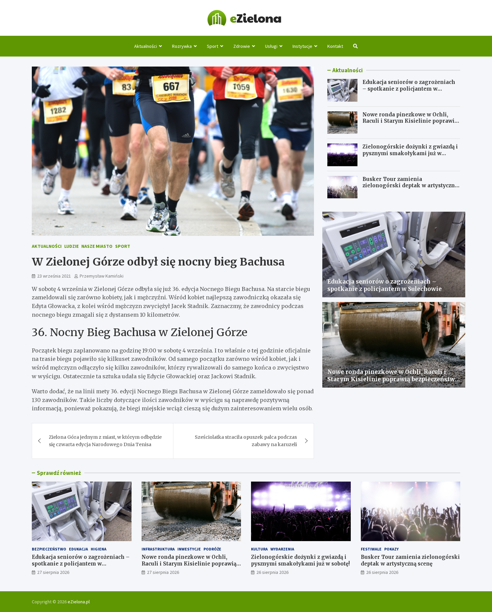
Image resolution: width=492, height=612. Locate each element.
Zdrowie (241, 46)
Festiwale (371, 548)
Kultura (259, 548)
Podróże (212, 548)
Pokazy (391, 548)
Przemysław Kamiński (102, 276)
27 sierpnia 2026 (53, 572)
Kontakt (335, 46)
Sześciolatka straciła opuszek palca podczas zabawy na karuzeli (246, 440)
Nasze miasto (96, 246)
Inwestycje (189, 548)
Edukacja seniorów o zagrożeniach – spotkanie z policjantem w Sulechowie (408, 88)
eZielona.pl (79, 602)
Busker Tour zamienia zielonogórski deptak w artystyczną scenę (410, 185)
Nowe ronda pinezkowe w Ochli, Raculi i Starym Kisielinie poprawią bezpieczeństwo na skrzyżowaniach (409, 121)
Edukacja (78, 548)
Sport (212, 46)
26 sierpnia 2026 (272, 572)
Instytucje (302, 46)
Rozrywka (182, 46)
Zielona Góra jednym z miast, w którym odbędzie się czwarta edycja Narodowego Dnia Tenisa (105, 440)
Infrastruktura (158, 548)
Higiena (98, 548)
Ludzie (71, 246)
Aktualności (145, 46)
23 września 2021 (54, 276)
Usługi (271, 46)
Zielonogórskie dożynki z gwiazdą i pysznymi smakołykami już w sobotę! (410, 153)
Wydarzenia (282, 548)
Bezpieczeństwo (49, 548)
